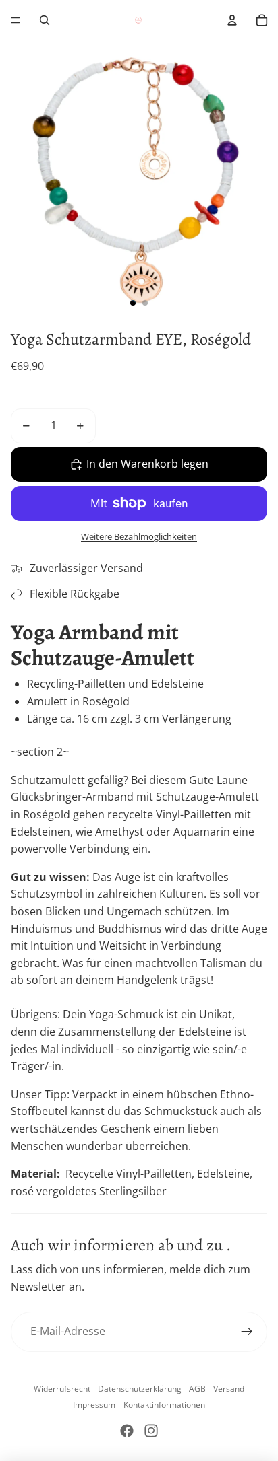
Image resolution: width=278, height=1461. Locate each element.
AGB (197, 1388)
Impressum (94, 1405)
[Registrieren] (247, 1332)
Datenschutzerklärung (140, 1388)
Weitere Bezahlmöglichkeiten (139, 536)
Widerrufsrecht (62, 1388)
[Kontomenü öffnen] (232, 20)
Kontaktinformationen (164, 1405)
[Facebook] (127, 1431)
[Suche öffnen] (44, 20)
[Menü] (15, 20)
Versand (228, 1388)
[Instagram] (151, 1431)
